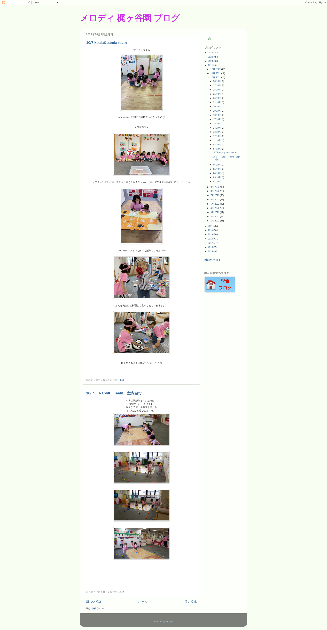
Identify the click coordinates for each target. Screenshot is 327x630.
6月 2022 (215, 199)
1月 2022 (215, 220)
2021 (210, 226)
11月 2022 (216, 73)
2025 (210, 52)
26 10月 (217, 89)
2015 (210, 251)
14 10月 (217, 128)
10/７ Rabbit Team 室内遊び (114, 393)
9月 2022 (215, 187)
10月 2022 (216, 77)
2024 (210, 57)
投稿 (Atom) (98, 608)
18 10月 (217, 115)
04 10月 (217, 173)
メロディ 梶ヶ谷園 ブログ (130, 18)
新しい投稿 (93, 601)
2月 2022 (215, 216)
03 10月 (217, 177)
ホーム (142, 601)
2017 (210, 243)
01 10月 (217, 181)
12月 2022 (216, 69)
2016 (210, 247)
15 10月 (217, 123)
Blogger (169, 621)
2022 (210, 65)
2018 (210, 238)
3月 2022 (215, 212)
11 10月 (217, 140)
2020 (210, 230)
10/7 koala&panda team (106, 42)
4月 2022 (215, 208)
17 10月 (217, 119)
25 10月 (217, 94)
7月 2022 (215, 195)
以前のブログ (212, 260)
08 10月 (217, 144)
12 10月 (217, 136)
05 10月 (217, 169)
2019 (210, 234)
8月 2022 (215, 191)
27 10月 (217, 85)
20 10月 (217, 106)
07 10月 (217, 149)
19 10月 (217, 111)
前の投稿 (190, 601)
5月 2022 (215, 204)
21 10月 (217, 102)
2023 (210, 61)
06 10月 (217, 164)
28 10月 (217, 81)
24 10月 (217, 98)
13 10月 (217, 132)
